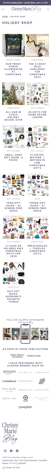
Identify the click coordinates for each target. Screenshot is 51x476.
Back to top (13, 468)
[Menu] (3, 9)
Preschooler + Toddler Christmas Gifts (37, 249)
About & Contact (7, 460)
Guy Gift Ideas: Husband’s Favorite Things (13, 296)
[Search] (48, 9)
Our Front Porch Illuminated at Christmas (13, 69)
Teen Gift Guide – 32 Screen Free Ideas (13, 206)
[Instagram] (5, 451)
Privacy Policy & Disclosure (28, 460)
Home (5, 16)
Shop (16, 460)
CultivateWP (22, 463)
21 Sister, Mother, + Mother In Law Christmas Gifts (37, 161)
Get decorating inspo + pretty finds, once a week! (25, 2)
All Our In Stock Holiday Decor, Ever (13, 116)
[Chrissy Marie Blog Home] (27, 9)
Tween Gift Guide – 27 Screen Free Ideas (37, 206)
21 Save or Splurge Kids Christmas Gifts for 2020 (13, 251)
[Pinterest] (17, 451)
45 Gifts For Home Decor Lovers (37, 115)
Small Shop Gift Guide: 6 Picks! (13, 157)
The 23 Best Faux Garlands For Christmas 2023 (37, 70)
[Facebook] (11, 451)
